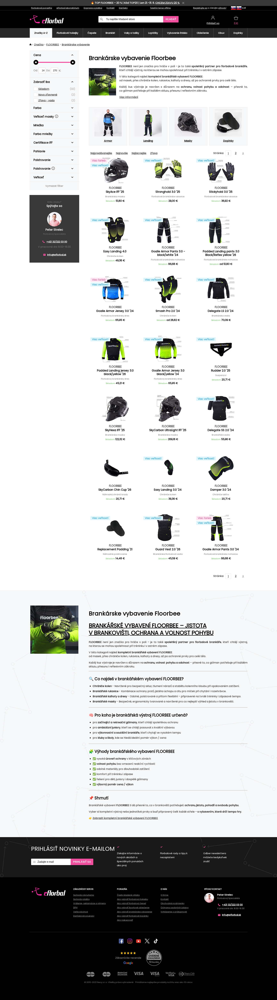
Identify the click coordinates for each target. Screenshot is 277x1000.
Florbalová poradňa (41, 7)
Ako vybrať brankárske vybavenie (134, 911)
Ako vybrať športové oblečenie (133, 907)
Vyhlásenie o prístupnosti (174, 911)
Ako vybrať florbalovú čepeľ (131, 903)
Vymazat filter (54, 186)
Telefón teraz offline (160, 7)
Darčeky (123, 7)
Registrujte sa (200, 7)
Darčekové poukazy (83, 915)
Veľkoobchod (80, 911)
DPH (75, 907)
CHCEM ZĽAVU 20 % (167, 3)
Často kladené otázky (128, 895)
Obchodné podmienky (172, 903)
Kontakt (110, 7)
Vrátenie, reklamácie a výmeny (89, 903)
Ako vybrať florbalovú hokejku (132, 899)
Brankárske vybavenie (76, 44)
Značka (38, 44)
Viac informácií (128, 97)
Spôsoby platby (81, 899)
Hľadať (171, 19)
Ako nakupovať (125, 920)
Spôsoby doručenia (83, 895)
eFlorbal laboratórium (67, 7)
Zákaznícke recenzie (128, 958)
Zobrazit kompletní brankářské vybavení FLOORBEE (125, 818)
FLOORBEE (52, 44)
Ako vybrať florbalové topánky (132, 915)
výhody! (222, 7)
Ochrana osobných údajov (175, 907)
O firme (164, 895)
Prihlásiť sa (82, 861)
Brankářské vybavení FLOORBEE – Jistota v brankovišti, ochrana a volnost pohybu (151, 629)
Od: (36, 70)
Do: (48, 70)
